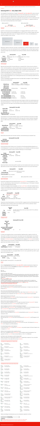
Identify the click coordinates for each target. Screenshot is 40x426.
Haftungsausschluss (27, 423)
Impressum (33, 423)
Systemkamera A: (4, 416)
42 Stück (8, 328)
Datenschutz (22, 423)
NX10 (6, 288)
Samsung (22, 293)
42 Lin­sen (30, 239)
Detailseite (20, 338)
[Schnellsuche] (38, 4)
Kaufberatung (10, 423)
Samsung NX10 (30, 297)
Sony (35, 292)
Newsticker (6, 423)
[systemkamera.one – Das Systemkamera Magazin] (20, 2)
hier (20, 337)
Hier (29, 19)
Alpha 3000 (11, 287)
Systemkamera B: (4, 417)
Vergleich (2, 8)
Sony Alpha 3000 (5, 308)
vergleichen (3, 418)
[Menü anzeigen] (1, 4)
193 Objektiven (19, 327)
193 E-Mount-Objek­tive (9, 239)
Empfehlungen (14, 423)
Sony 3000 (13, 297)
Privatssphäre (37, 423)
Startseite (2, 423)
